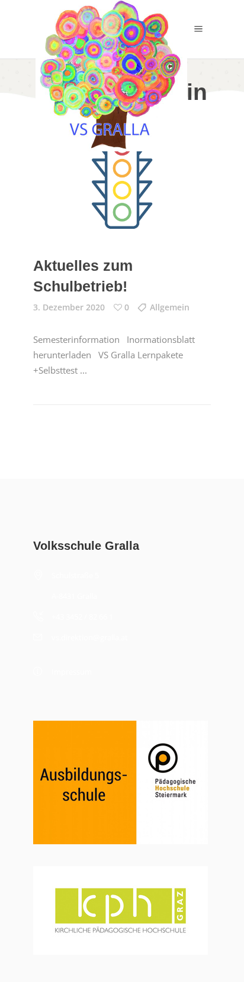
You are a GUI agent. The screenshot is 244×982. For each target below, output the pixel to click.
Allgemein (170, 307)
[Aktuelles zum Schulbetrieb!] (122, 179)
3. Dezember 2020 (69, 307)
